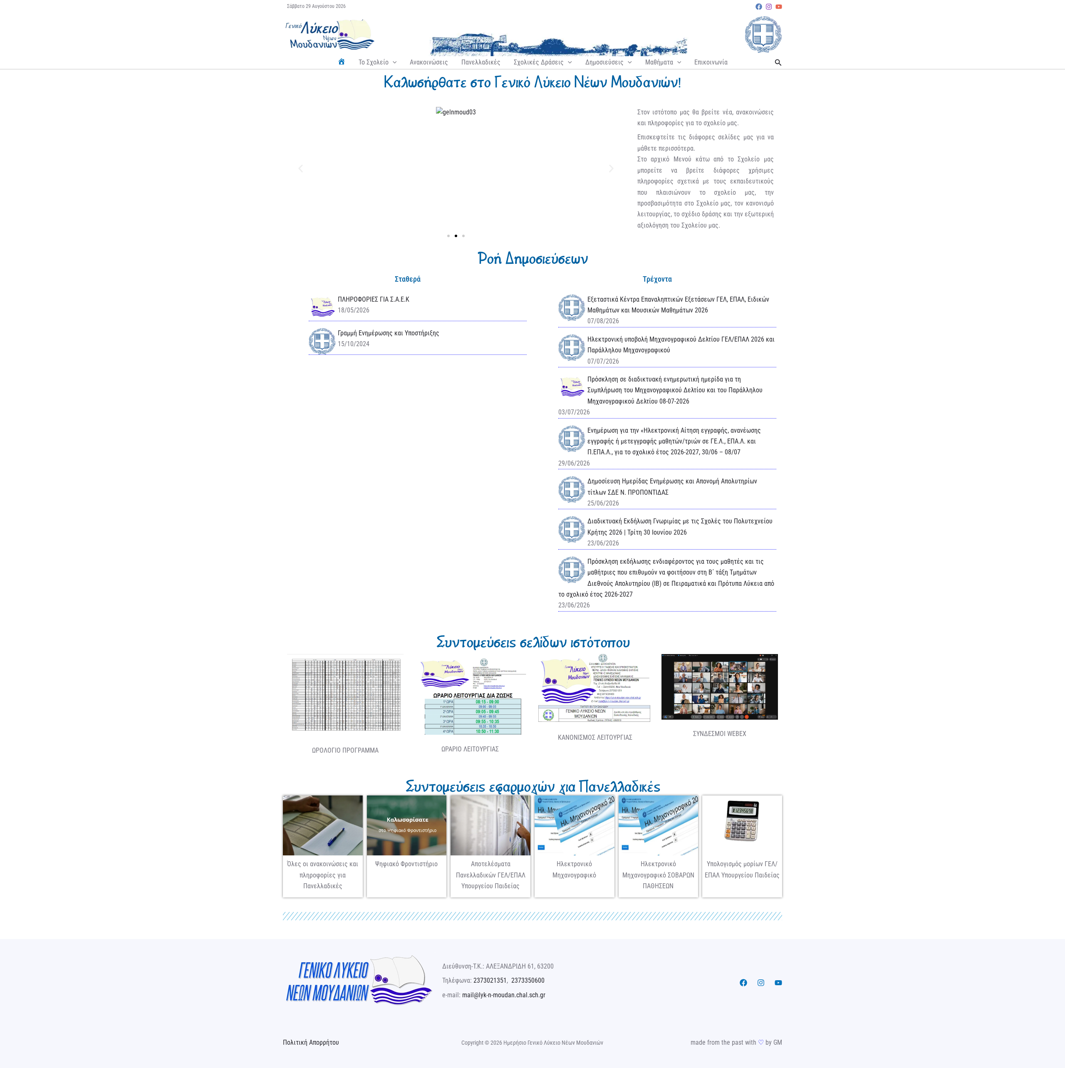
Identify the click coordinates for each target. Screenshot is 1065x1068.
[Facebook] (758, 6)
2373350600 (528, 980)
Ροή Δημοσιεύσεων (532, 258)
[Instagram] (768, 6)
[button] (393, 62)
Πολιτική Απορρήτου (311, 1042)
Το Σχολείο (374, 62)
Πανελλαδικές (480, 62)
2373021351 (490, 980)
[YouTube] (778, 6)
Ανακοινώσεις (429, 62)
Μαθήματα (659, 62)
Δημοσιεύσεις (604, 62)
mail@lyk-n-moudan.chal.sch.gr (503, 995)
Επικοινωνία (711, 62)
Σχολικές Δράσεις (539, 62)
